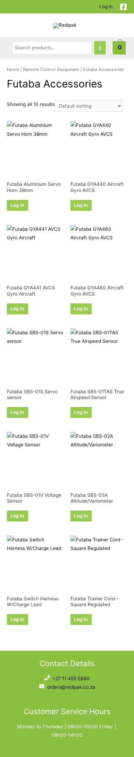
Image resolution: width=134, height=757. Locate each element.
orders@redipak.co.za (71, 687)
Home (13, 69)
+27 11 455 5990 (71, 678)
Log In (17, 205)
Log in (106, 6)
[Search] (100, 48)
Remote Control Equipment (51, 69)
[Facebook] (123, 7)
